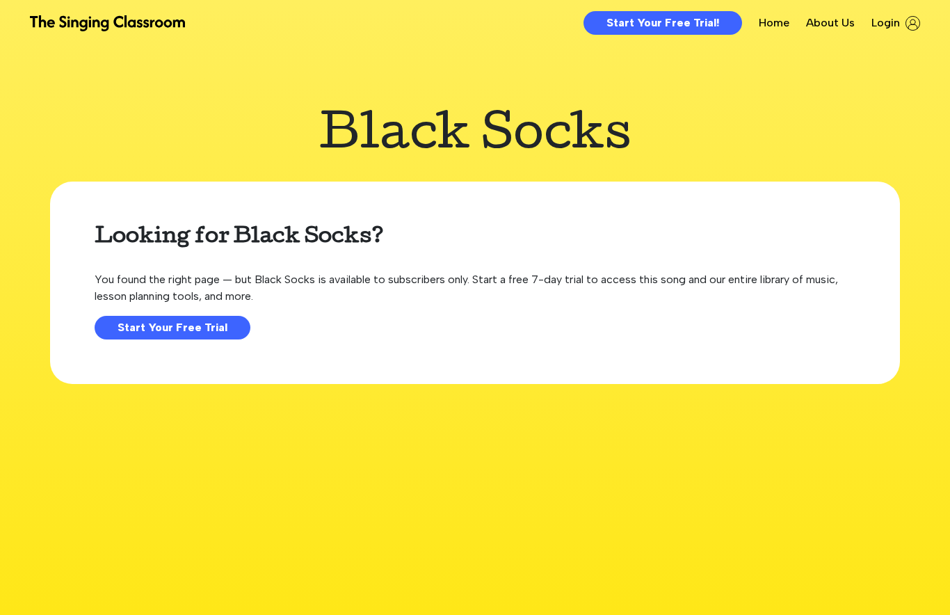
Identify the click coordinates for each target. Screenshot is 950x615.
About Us (830, 22)
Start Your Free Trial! (662, 22)
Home (774, 22)
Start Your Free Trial (172, 327)
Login (885, 22)
